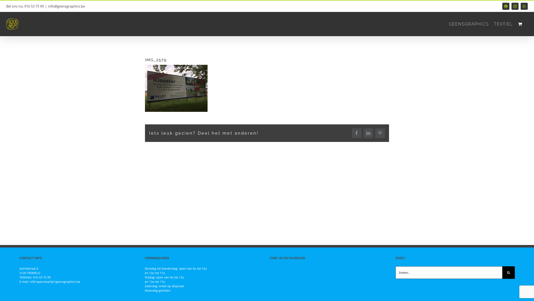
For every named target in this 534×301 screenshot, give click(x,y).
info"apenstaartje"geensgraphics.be (55, 282)
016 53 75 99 (42, 277)
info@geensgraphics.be (66, 6)
